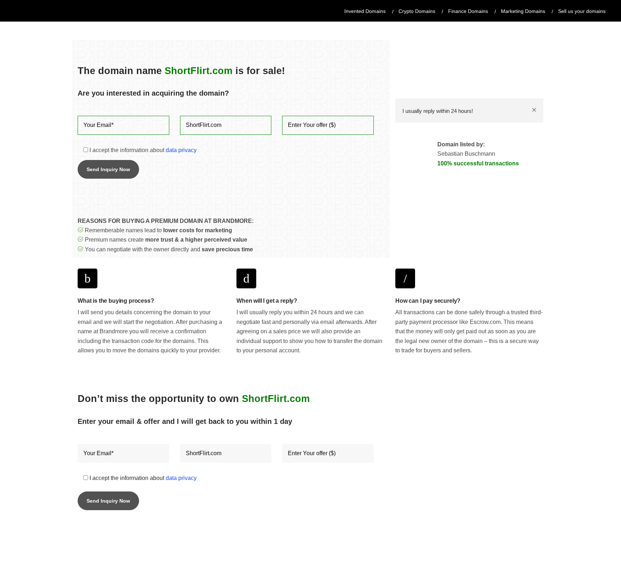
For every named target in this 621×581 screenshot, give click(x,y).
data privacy (181, 150)
